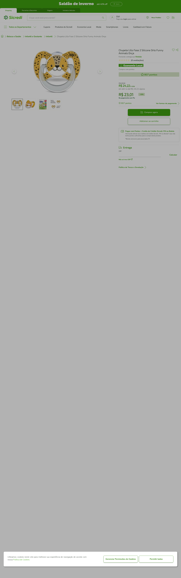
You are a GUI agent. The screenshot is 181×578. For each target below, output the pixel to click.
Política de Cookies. (21, 559)
